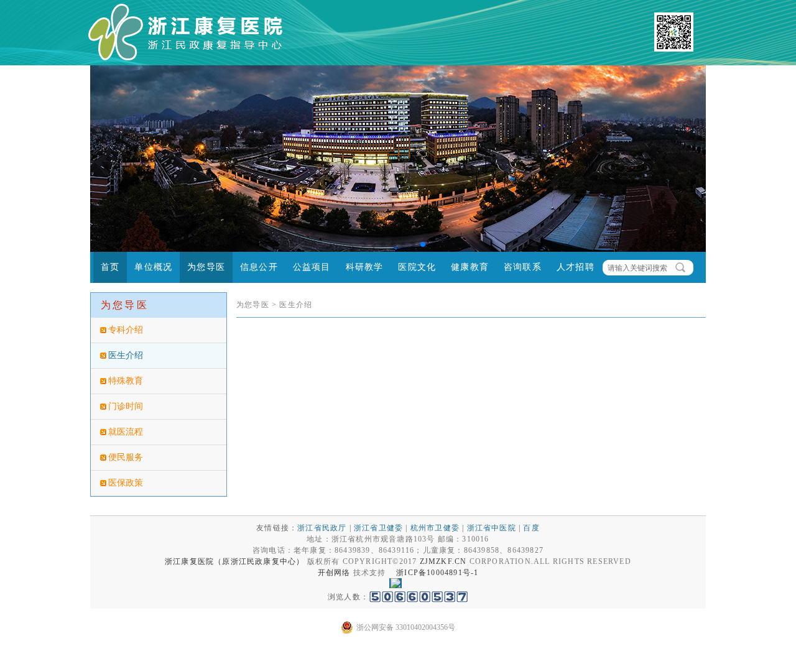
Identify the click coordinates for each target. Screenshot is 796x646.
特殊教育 (125, 380)
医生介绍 (125, 355)
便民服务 (125, 457)
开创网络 (334, 572)
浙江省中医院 (491, 528)
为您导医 (206, 267)
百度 (531, 528)
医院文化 (417, 267)
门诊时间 (125, 406)
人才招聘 (576, 267)
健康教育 (470, 267)
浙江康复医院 (189, 561)
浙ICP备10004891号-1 (437, 572)
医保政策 (125, 482)
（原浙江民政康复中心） (259, 561)
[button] (363, 244)
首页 (110, 267)
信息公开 (259, 267)
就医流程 (125, 431)
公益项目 (312, 267)
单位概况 (153, 267)
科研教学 (365, 267)
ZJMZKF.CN (443, 561)
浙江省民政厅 (321, 528)
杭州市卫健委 (435, 528)
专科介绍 (125, 330)
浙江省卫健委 (378, 528)
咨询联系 (523, 267)
